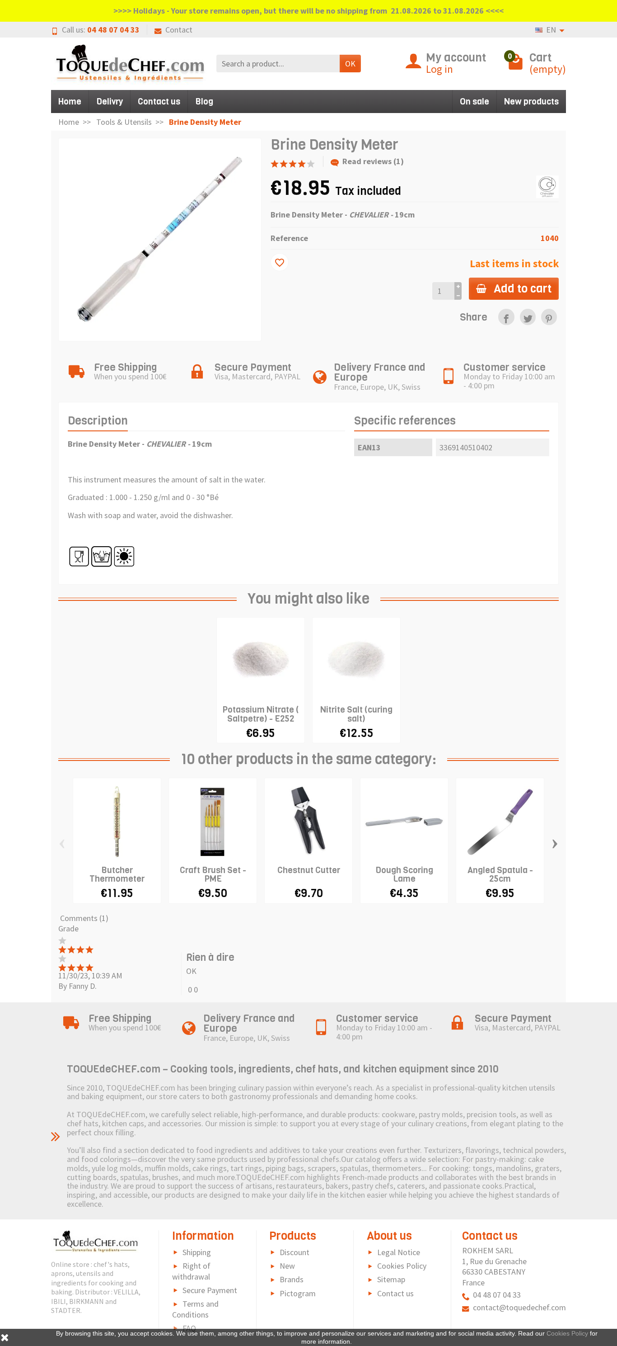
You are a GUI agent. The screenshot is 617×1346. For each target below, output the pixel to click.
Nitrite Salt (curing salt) (356, 714)
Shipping (196, 1252)
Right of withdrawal (191, 1271)
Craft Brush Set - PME (213, 874)
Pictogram (298, 1293)
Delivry (109, 101)
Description (98, 420)
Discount (294, 1252)
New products (531, 101)
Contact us (159, 101)
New (287, 1266)
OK (350, 63)
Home (69, 101)
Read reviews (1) (373, 161)
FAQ (189, 1328)
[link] (506, 317)
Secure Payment (209, 1290)
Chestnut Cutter (308, 870)
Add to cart (523, 288)
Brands (292, 1279)
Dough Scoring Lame (404, 874)
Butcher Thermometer (117, 874)
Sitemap (391, 1279)
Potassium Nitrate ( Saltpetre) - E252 (260, 714)
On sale (474, 101)
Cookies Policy (401, 1266)
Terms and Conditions (195, 1309)
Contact (178, 29)
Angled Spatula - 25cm (500, 874)
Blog (204, 101)
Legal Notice (398, 1252)
